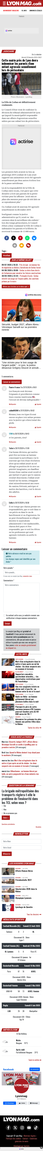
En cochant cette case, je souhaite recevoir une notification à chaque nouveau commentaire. (22, 616)
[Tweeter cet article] (13, 238)
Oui (4, 805)
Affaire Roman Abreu (24, 870)
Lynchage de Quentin (23, 906)
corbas (7, 255)
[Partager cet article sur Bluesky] (34, 238)
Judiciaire (8, 51)
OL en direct (19, 672)
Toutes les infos (33, 727)
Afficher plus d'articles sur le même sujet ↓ (16, 286)
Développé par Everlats (21, 1146)
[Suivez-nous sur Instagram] (21, 1129)
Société (17, 717)
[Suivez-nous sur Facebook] (21, 1086)
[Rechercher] (39, 3)
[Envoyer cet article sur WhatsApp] (27, 238)
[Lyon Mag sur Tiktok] (35, 1129)
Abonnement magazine (11, 10)
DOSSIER (18, 868)
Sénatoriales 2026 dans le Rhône (26, 890)
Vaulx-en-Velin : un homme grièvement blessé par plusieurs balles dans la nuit (27, 699)
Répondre (13, 404)
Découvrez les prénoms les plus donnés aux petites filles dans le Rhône (28, 721)
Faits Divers (19, 659)
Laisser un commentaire (11, 382)
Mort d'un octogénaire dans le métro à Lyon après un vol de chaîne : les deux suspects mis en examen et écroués (27, 665)
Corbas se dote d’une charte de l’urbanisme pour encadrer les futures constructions (21, 271)
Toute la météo (33, 1060)
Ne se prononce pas (10, 813)
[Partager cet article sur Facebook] (6, 238)
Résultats (38, 827)
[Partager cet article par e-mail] (21, 245)
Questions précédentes (8, 824)
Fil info (24, 10)
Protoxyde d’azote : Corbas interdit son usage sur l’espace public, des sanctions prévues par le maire (20, 278)
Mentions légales (30, 1135)
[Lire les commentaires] (28, 245)
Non (4, 809)
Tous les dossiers (33, 914)
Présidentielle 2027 (23, 879)
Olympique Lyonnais (23, 897)
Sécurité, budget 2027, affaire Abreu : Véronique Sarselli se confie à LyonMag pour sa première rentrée (20, 744)
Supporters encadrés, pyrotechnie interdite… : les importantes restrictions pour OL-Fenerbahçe (27, 678)
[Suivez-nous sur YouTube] (28, 1129)
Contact (25, 1138)
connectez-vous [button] (27, 576)
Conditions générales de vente (26, 1140)
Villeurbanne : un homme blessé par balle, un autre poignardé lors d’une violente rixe (20, 772)
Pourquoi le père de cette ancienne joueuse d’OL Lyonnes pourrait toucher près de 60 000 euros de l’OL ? (28, 710)
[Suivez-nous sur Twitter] (14, 1129)
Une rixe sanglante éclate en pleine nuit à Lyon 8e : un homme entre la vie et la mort (27, 689)
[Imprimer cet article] (14, 245)
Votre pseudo (8, 568)
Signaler (38, 404)
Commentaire (8, 580)
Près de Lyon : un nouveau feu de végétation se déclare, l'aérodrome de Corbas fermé (21, 266)
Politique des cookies (13, 1138)
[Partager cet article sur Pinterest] (20, 238)
